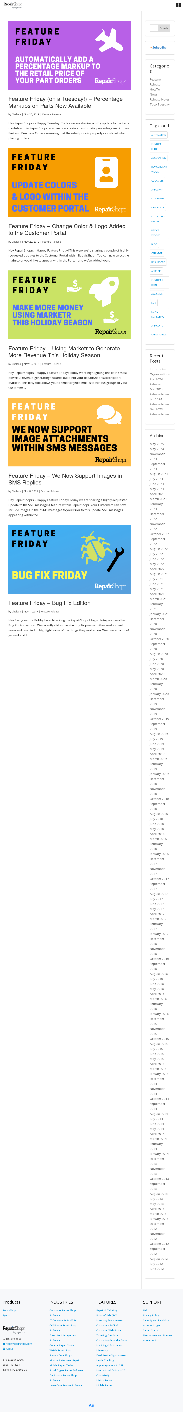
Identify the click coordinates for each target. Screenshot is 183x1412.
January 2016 (159, 1014)
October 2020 (159, 639)
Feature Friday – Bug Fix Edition (49, 602)
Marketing (102, 1350)
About (9, 1348)
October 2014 (159, 1099)
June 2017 (157, 904)
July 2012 (156, 1264)
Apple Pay (157, 189)
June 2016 (157, 984)
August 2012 (159, 1259)
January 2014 (159, 1154)
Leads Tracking (105, 1360)
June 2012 (157, 1269)
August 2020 (159, 654)
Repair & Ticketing (106, 1310)
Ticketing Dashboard (108, 1335)
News (153, 94)
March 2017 (158, 919)
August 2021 (159, 574)
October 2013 (159, 1179)
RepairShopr (10, 1310)
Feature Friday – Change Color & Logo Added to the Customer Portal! (67, 229)
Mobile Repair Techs (61, 1365)
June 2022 (157, 559)
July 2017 (156, 899)
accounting (158, 157)
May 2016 (157, 989)
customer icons (157, 282)
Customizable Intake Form (111, 1340)
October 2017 (159, 879)
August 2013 (159, 1194)
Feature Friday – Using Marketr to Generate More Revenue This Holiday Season (64, 351)
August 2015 (159, 1044)
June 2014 (157, 1124)
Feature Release (51, 114)
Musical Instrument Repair (65, 1360)
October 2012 (159, 1244)
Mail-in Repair (104, 1380)
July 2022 (156, 554)
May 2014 (157, 1129)
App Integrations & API (109, 1365)
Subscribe (159, 47)
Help (145, 1310)
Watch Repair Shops (61, 1350)
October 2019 (159, 719)
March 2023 (158, 499)
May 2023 (157, 489)
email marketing (157, 314)
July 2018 (156, 819)
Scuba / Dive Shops (61, 1355)
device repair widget (159, 169)
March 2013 (158, 1214)
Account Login (151, 1325)
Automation (158, 135)
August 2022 (159, 549)
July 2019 (156, 739)
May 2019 (157, 749)
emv (153, 302)
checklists (157, 207)
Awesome (157, 293)
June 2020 (157, 664)
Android (156, 271)
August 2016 (159, 974)
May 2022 (157, 564)
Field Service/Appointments (112, 1355)
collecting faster (158, 219)
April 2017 (157, 914)
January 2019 (159, 774)
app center (157, 325)
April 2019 (157, 754)
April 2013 (157, 1209)
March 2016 (158, 999)
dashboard (158, 262)
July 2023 (156, 479)
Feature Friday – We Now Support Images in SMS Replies (65, 478)
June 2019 (157, 744)
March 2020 (158, 679)
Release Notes (159, 99)
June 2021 (157, 584)
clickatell (157, 180)
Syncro (7, 1315)
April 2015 (157, 1064)
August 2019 (159, 734)
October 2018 (159, 799)
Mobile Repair (104, 1385)
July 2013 (156, 1199)
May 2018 (157, 829)
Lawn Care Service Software (66, 1385)
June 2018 (157, 824)
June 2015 (157, 1054)
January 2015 (159, 1074)
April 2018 (157, 834)
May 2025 (157, 444)
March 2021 (158, 599)
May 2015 (157, 1059)
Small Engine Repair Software (66, 1370)
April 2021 (157, 594)
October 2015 (159, 1039)
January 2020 (159, 694)
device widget (155, 233)
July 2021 (156, 579)
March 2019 (158, 759)
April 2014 (157, 1134)
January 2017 (159, 934)
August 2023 (159, 474)
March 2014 (158, 1139)
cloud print (158, 198)
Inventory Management (109, 1320)
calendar (157, 253)
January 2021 (159, 614)
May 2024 (157, 449)
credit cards (159, 334)
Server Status (151, 1330)
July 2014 (156, 1119)
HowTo (155, 89)
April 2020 (157, 674)
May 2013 (157, 1204)
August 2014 (159, 1114)
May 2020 (157, 669)
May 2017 (157, 909)
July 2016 (156, 979)
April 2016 (157, 994)
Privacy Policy (151, 1315)
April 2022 (157, 569)
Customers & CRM (107, 1325)
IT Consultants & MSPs (63, 1320)
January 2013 (159, 1219)
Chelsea (16, 114)
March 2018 (158, 839)
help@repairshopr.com (18, 1343)
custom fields (156, 146)
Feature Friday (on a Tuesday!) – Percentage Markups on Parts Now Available (65, 101)
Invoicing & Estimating (109, 1345)
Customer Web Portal (108, 1330)
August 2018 (159, 814)
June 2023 (157, 484)
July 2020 (156, 659)
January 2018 (159, 854)
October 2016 (159, 959)
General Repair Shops (62, 1345)
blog (154, 244)
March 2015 (158, 1069)
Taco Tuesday (160, 104)
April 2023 (157, 494)
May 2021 (157, 589)
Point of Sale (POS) (107, 1315)
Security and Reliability (156, 1320)
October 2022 (159, 534)
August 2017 (159, 894)
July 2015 (156, 1049)
